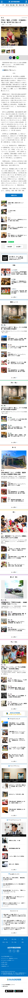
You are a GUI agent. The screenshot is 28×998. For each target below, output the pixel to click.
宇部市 (10, 24)
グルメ (7, 24)
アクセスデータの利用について (8, 960)
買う (17, 5)
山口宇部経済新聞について (7, 956)
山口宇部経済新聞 (14, 2)
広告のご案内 (4, 964)
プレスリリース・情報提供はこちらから (10, 958)
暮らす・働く (21, 5)
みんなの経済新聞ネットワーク (14, 980)
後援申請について (5, 966)
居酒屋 (3, 24)
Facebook (10, 950)
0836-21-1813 (20, 64)
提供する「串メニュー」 (10, 70)
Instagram (17, 950)
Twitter (14, 950)
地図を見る (14, 195)
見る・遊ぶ (12, 5)
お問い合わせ (4, 962)
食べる (7, 5)
